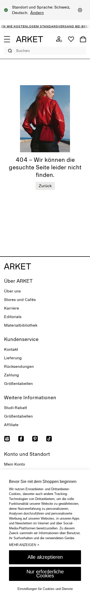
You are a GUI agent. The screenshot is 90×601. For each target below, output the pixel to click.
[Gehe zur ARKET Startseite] (29, 39)
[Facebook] (21, 439)
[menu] (7, 39)
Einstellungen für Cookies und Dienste (45, 589)
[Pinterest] (35, 439)
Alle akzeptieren (45, 557)
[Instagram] (7, 439)
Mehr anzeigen (24, 545)
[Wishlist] (71, 39)
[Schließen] (80, 10)
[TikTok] (49, 439)
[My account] (59, 39)
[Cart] (83, 39)
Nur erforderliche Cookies (45, 573)
